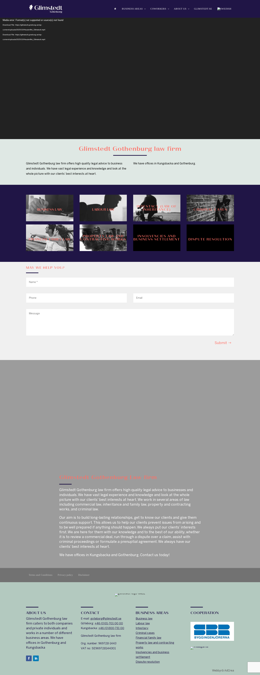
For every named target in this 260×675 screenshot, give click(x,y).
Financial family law (148, 637)
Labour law (143, 623)
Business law (144, 618)
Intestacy (142, 628)
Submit (221, 343)
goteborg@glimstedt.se (105, 618)
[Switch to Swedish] (224, 9)
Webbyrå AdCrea (223, 670)
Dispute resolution (148, 661)
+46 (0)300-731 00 (111, 628)
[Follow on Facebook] (29, 658)
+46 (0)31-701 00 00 (109, 623)
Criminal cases (145, 633)
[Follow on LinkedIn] (36, 658)
